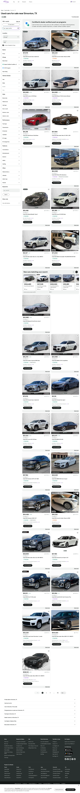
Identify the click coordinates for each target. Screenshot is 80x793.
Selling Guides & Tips (32, 747)
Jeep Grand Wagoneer (45, 775)
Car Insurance (43, 750)
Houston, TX (55, 743)
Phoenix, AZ (55, 747)
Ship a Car (42, 745)
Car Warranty (43, 747)
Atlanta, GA (55, 750)
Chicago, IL (55, 741)
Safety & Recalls (19, 750)
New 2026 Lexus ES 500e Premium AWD (41, 286)
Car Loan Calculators (45, 741)
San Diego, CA (55, 756)
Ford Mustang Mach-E (33, 775)
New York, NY (55, 754)
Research (24, 1)
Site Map (42, 754)
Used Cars (6, 741)
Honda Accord (19, 773)
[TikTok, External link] (65, 759)
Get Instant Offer (31, 743)
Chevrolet (55, 767)
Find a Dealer (6, 750)
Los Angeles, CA (56, 745)
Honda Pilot (18, 775)
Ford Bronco (31, 771)
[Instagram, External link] (72, 759)
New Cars (6, 743)
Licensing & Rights (46, 783)
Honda (17, 767)
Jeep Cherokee (44, 777)
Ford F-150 (31, 773)
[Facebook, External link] (68, 759)
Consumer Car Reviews (20, 741)
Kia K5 (66, 775)
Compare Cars (19, 745)
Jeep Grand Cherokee (45, 771)
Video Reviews (19, 754)
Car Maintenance (44, 752)
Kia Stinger (67, 773)
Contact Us (25, 783)
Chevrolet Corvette (56, 769)
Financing (6, 757)
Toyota (5, 767)
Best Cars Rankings (20, 747)
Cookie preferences (59, 789)
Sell (18, 1)
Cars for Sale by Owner (8, 747)
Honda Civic (18, 771)
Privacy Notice (17, 788)
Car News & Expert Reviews (21, 743)
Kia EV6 (66, 777)
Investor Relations (32, 783)
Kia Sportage (67, 769)
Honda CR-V (18, 769)
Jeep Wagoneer (44, 773)
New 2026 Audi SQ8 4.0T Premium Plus (67, 286)
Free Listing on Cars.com (33, 745)
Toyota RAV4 (6, 769)
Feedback (63, 783)
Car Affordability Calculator (46, 743)
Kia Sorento (67, 771)
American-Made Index (20, 752)
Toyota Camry (7, 775)
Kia (65, 767)
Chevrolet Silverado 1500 (57, 771)
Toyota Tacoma (7, 773)
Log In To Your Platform (69, 743)
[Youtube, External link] (70, 759)
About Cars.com (18, 783)
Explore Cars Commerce (69, 741)
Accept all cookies (70, 789)
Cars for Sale (6, 10)
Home (2, 10)
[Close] (78, 785)
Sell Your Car (30, 741)
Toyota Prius (6, 771)
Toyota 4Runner (7, 777)
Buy (14, 1)
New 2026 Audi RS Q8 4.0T (29, 286)
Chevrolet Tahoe (56, 775)
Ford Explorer (31, 777)
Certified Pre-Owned (8, 745)
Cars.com (50, 788)
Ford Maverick (31, 769)
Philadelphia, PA (56, 752)
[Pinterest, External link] (75, 759)
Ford (29, 767)
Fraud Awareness (56, 783)
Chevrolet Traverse (56, 773)
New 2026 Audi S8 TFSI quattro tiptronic (54, 286)
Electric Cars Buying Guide (9, 755)
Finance (30, 1)
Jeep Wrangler (43, 769)
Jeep (42, 767)
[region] (40, 788)
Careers (40, 783)
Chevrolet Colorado (56, 777)
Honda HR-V (18, 777)
